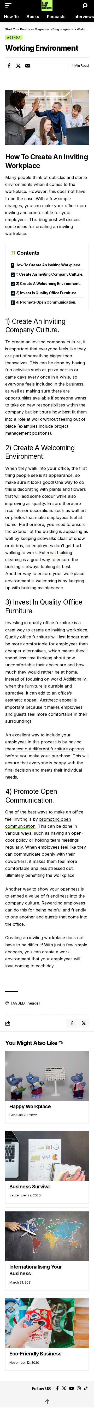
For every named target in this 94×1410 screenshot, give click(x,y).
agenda (14, 37)
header (33, 1003)
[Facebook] (57, 1388)
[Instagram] (79, 1388)
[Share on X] (18, 66)
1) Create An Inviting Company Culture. (49, 274)
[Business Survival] (47, 1156)
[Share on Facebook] (9, 66)
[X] (64, 1388)
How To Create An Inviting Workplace (47, 265)
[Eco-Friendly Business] (47, 1323)
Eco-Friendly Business (35, 1354)
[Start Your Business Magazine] (47, 5)
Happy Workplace (30, 1107)
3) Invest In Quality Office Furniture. (46, 293)
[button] (9, 5)
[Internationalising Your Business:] (47, 1236)
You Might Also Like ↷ (34, 1042)
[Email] (27, 66)
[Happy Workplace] (47, 1076)
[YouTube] (71, 1388)
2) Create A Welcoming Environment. (48, 283)
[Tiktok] (86, 1388)
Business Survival (30, 1187)
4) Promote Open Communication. (46, 302)
